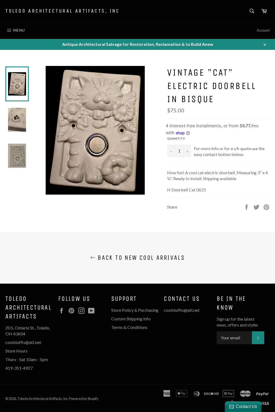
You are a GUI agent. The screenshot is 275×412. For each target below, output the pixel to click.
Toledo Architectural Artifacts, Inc (62, 11)
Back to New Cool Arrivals (140, 257)
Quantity (176, 138)
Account (263, 30)
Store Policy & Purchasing (134, 310)
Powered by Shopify (84, 398)
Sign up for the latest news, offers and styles (237, 321)
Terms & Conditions (129, 327)
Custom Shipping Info (131, 318)
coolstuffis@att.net (182, 310)
